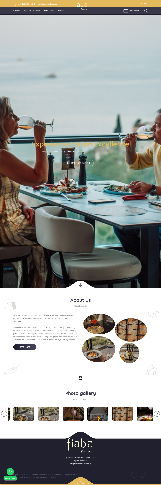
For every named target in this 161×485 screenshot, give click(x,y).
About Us (27, 10)
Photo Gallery (49, 10)
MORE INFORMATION (80, 261)
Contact (61, 10)
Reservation (134, 11)
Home (17, 10)
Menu (37, 10)
